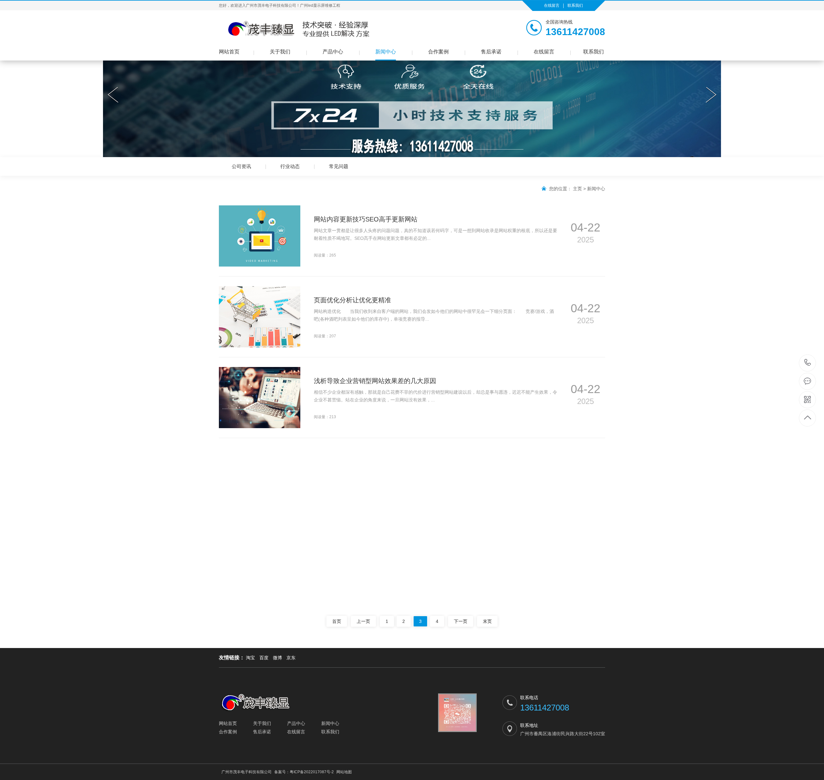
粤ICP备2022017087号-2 (312, 772)
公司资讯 (241, 166)
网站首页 (229, 51)
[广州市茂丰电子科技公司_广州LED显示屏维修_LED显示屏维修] (294, 29)
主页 (577, 188)
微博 (277, 657)
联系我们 (575, 5)
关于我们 (280, 51)
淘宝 (250, 657)
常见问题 (338, 166)
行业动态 (290, 166)
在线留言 (551, 5)
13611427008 (807, 362)
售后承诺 (491, 51)
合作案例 (438, 51)
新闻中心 (385, 51)
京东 (290, 657)
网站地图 (344, 772)
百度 (263, 657)
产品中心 (333, 51)
